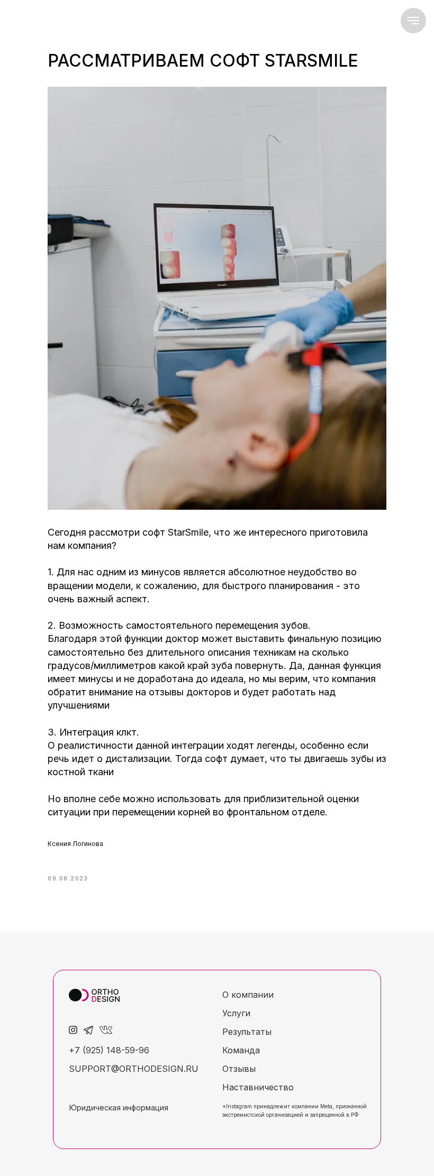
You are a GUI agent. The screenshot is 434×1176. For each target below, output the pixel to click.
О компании (248, 994)
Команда (241, 1050)
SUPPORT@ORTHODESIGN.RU (133, 1068)
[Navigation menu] (413, 20)
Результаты (247, 1031)
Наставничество (258, 1087)
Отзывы (239, 1068)
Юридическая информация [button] (118, 1107)
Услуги (236, 1013)
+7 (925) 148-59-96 (109, 1050)
